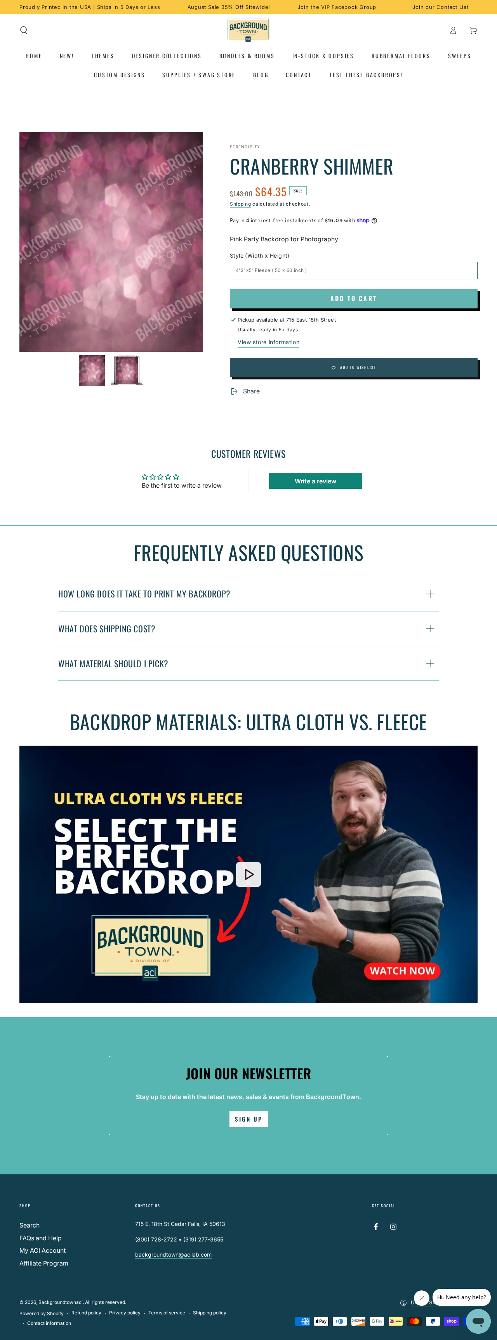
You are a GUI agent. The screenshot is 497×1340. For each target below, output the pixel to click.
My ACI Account (42, 1250)
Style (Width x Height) (260, 255)
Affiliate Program (43, 1263)
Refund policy (86, 1313)
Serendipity (245, 146)
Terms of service (166, 1313)
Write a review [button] (315, 481)
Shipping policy (209, 1313)
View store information (268, 342)
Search (29, 1225)
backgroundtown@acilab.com (173, 1254)
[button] (24, 30)
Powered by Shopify (41, 1313)
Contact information (49, 1323)
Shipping (240, 204)
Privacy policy (125, 1313)
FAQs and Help (40, 1238)
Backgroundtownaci (60, 1302)
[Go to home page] (249, 30)
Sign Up (248, 1119)
